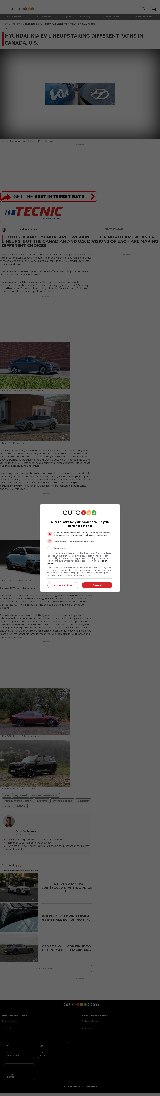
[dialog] (80, 548)
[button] (80, 548)
